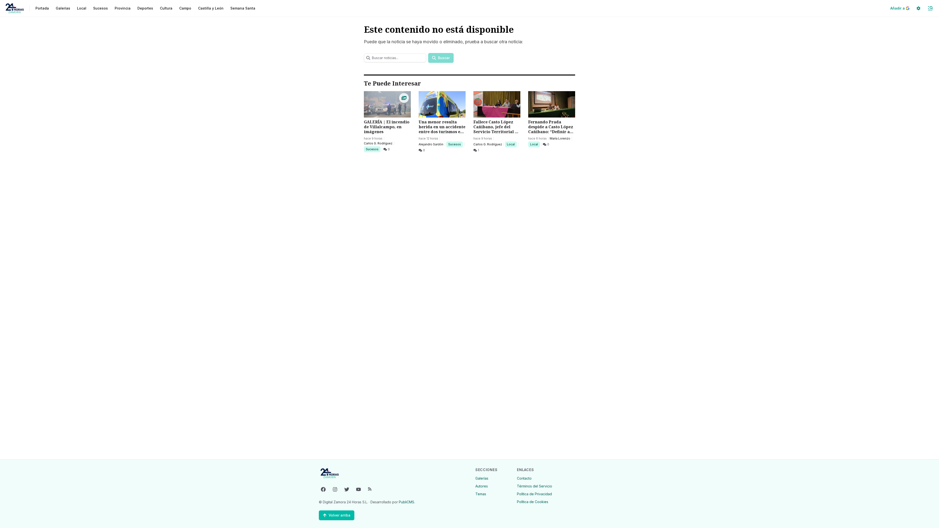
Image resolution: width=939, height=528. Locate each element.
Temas (480, 494)
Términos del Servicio (534, 486)
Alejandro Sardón (431, 144)
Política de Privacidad (534, 494)
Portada (42, 8)
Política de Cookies (532, 502)
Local (512, 144)
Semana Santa (242, 8)
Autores (481, 486)
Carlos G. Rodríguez (378, 143)
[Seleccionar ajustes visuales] (918, 8)
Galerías (63, 8)
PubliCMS (406, 502)
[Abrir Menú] (930, 8)
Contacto (524, 478)
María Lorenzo (560, 138)
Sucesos (373, 149)
